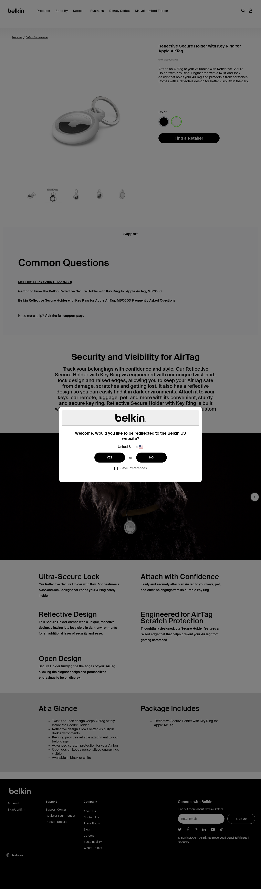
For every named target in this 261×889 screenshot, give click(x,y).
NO (151, 457)
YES (110, 457)
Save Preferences (134, 468)
